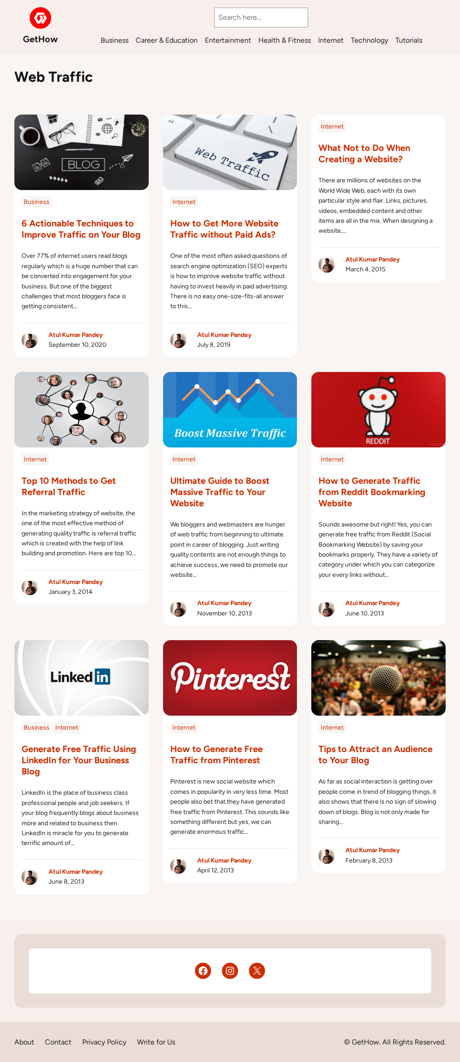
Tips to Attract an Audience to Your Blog (375, 754)
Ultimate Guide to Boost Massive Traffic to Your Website (220, 492)
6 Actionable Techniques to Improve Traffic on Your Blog (81, 229)
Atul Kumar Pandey (76, 335)
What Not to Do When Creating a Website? (364, 153)
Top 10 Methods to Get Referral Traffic (69, 486)
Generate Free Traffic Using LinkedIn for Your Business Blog (79, 760)
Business (36, 202)
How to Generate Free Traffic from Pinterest (216, 754)
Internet (183, 202)
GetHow (40, 39)
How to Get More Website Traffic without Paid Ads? (224, 229)
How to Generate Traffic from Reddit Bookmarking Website (371, 492)
